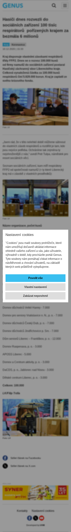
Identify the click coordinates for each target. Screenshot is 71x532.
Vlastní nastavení (35, 287)
